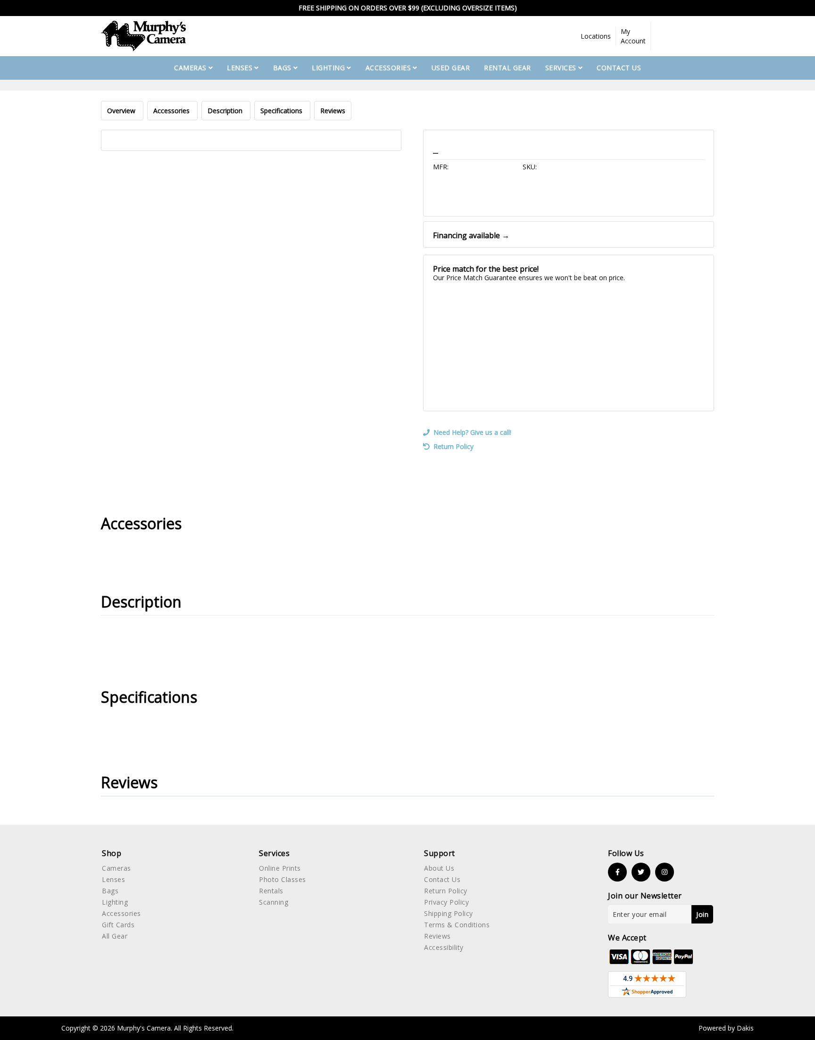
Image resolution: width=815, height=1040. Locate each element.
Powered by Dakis (726, 1027)
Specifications (282, 110)
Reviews (332, 110)
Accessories (172, 110)
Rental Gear (507, 67)
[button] (596, 36)
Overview (122, 110)
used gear (451, 67)
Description (226, 110)
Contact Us (619, 67)
